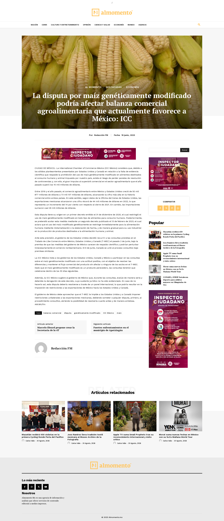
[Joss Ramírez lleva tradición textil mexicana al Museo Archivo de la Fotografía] (155, 245)
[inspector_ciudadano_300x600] (168, 367)
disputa (67, 313)
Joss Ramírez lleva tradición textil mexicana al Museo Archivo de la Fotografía (175, 245)
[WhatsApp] (178, 208)
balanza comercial (52, 313)
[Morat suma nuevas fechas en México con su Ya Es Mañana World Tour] (155, 269)
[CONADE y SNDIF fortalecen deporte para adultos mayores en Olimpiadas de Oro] (155, 280)
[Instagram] (31, 487)
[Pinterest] (172, 208)
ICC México (108, 313)
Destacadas (114, 87)
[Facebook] (160, 208)
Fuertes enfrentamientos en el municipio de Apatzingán (111, 329)
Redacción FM (101, 135)
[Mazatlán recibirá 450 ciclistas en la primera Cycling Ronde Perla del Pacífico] (155, 234)
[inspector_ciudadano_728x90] (88, 159)
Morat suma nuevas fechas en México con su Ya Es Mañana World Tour (175, 269)
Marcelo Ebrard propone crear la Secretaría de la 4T (56, 329)
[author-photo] (23, 440)
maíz (119, 313)
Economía (132, 87)
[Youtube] (46, 487)
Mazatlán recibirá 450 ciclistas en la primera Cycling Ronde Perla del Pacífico (176, 234)
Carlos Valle (30, 441)
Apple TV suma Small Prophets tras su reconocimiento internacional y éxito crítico (176, 257)
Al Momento (93, 87)
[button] (182, 25)
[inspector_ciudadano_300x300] (168, 189)
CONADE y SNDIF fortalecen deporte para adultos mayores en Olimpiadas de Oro (175, 281)
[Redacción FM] (41, 348)
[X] (166, 208)
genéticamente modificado (87, 313)
